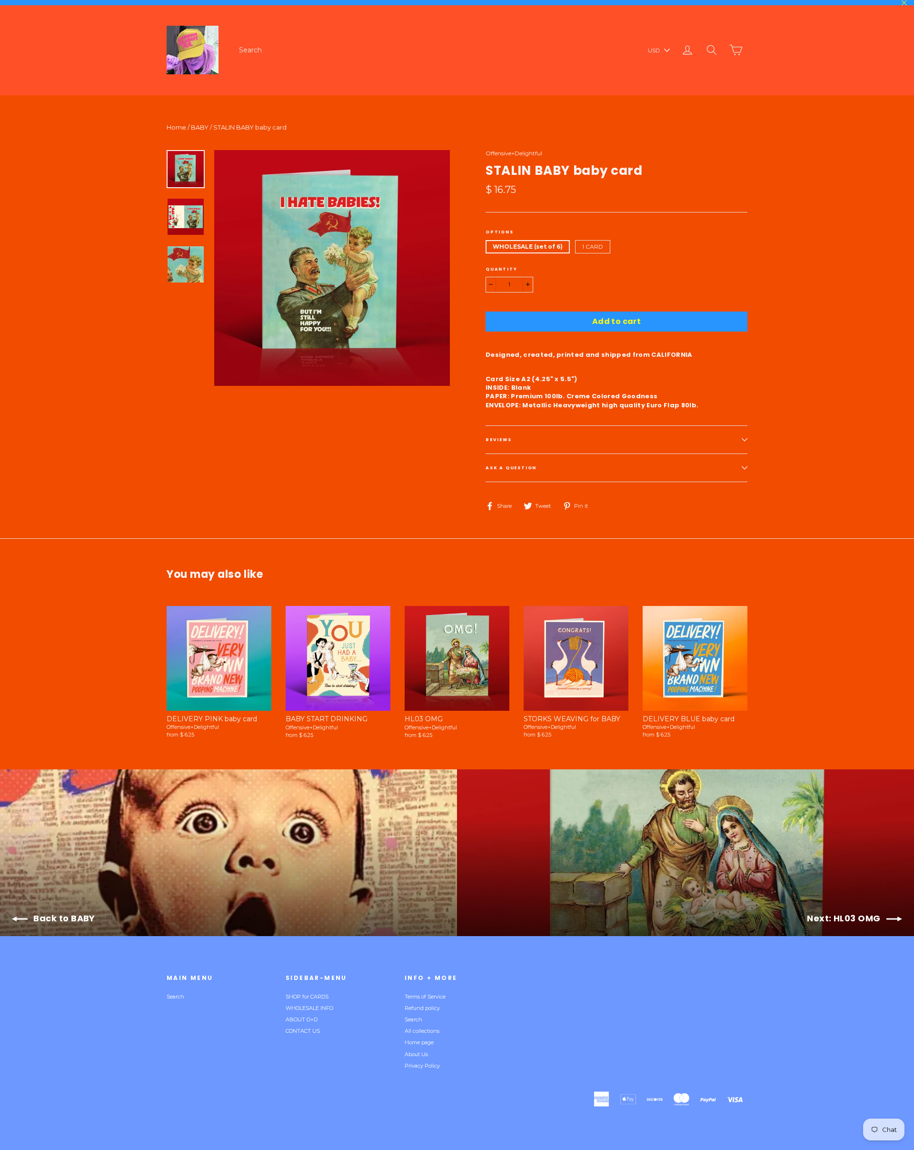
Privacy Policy (422, 1065)
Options (500, 232)
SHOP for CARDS (307, 996)
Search (250, 50)
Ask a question (511, 468)
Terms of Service (425, 996)
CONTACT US (303, 1031)
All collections (422, 1031)
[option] (332, 268)
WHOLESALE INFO (309, 1008)
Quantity (501, 269)
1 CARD (592, 246)
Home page (419, 1042)
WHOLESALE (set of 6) (528, 246)
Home (176, 127)
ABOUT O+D (302, 1019)
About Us (416, 1054)
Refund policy (422, 1008)
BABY (200, 127)
